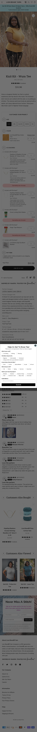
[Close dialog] (35, 346)
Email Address (5, 378)
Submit (18, 385)
